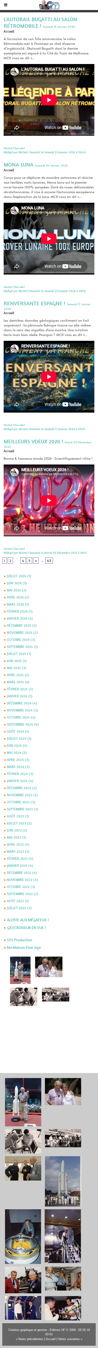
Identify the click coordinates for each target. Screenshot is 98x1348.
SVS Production (19, 939)
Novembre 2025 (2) (22, 632)
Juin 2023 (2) (17, 830)
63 (49, 560)
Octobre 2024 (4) (21, 717)
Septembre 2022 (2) (22, 894)
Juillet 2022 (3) (19, 908)
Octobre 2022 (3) (21, 887)
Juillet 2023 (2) (19, 823)
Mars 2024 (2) (18, 767)
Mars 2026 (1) (18, 604)
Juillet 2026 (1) (19, 576)
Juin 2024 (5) (17, 745)
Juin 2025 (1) (16, 661)
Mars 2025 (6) (18, 682)
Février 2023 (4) (20, 858)
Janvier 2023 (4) (20, 865)
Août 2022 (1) (18, 901)
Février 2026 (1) (19, 611)
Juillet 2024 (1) (19, 738)
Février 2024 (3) (20, 774)
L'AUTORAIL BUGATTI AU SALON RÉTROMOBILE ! (40, 22)
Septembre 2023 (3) (22, 809)
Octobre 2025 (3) (21, 639)
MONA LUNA (19, 164)
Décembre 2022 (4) (22, 872)
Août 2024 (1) (18, 731)
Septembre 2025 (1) (22, 646)
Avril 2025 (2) (18, 675)
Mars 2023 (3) (18, 851)
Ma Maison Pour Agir (24, 947)
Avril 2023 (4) (18, 844)
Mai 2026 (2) (16, 590)
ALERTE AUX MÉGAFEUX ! (28, 919)
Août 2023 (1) (18, 816)
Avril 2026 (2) (18, 597)
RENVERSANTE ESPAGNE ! (34, 303)
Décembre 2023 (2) (21, 788)
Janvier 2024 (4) (20, 781)
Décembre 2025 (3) (21, 625)
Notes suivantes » (70, 1339)
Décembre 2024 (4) (22, 703)
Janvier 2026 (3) (20, 618)
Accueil (51, 1339)
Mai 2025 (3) (16, 668)
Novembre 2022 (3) (22, 880)
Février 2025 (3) (20, 689)
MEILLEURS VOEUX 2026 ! (33, 441)
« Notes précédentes (29, 1339)
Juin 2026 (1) (16, 583)
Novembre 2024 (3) (22, 710)
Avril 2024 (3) (18, 759)
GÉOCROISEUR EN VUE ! (26, 927)
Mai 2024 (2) (16, 752)
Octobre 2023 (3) (21, 802)
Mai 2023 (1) (16, 837)
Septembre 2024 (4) (23, 724)
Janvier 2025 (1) (19, 696)
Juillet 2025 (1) (19, 654)
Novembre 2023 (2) (22, 795)
